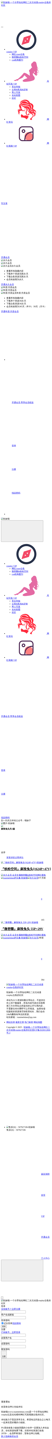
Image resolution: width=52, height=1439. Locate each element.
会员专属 (16, 875)
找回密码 (16, 1323)
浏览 (13, 857)
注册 (4, 1356)
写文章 (4, 203)
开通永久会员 (7, 284)
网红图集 (41, 875)
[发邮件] (28, 1124)
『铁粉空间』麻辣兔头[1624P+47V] (26, 869)
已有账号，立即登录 (10, 1332)
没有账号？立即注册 (10, 1309)
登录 (4, 1326)
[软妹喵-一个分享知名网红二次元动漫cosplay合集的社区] (26, 987)
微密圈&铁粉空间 (29, 875)
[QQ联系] (28, 1079)
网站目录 (10, 1022)
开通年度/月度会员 (10, 311)
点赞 (17, 857)
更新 (8, 857)
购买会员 (14, 1436)
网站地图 (38, 1022)
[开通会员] (21, 1153)
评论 (21, 857)
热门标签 (29, 1022)
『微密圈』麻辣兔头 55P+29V (22, 929)
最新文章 (19, 1022)
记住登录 (8, 1323)
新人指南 (5, 1436)
